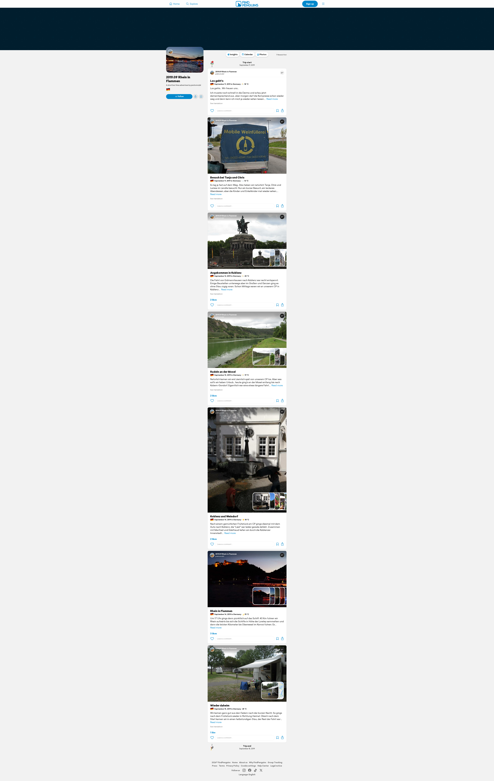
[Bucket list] (201, 96)
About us (243, 762)
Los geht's (216, 81)
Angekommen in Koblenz (225, 273)
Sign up (310, 3)
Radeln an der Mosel (223, 372)
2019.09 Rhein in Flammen (178, 79)
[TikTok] (255, 770)
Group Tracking (275, 762)
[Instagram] (244, 770)
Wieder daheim (219, 705)
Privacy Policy (232, 766)
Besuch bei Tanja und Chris (227, 177)
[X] (261, 770)
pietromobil (219, 74)
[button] (323, 4)
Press (214, 766)
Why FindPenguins (257, 762)
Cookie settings (248, 766)
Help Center (263, 766)
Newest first (281, 55)
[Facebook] (249, 770)
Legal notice (276, 766)
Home (235, 762)
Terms (222, 766)
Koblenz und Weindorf (224, 516)
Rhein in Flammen (221, 611)
